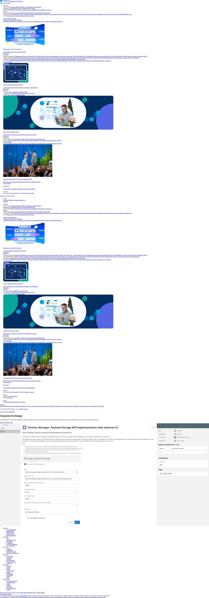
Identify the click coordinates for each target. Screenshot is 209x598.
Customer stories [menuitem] (24, 139)
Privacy (14, 592)
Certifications (15, 92)
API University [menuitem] (57, 140)
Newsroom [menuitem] (32, 139)
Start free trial (3, 422)
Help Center (10, 556)
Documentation (31, 189)
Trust (18, 592)
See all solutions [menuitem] (7, 62)
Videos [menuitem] (18, 140)
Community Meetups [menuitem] (51, 143)
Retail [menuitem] (74, 59)
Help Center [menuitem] (11, 95)
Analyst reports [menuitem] (24, 140)
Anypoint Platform (11, 529)
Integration (9, 541)
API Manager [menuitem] (41, 10)
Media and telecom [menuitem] (68, 59)
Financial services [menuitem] (14, 59)
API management (11, 540)
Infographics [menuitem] (43, 140)
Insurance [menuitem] (52, 59)
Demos (8, 568)
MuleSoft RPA (10, 531)
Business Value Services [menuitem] (28, 93)
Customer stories (11, 582)
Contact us (9, 563)
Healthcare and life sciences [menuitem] (33, 59)
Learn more (10, 422)
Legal (1, 592)
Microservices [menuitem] (68, 60)
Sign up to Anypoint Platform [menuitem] (17, 13)
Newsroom (9, 587)
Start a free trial (10, 534)
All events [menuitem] (59, 143)
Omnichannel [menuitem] (85, 60)
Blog (8, 578)
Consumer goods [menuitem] (80, 59)
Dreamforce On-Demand (16, 1)
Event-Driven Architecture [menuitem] (39, 60)
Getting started (7, 189)
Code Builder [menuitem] (12, 8)
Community (14, 189)
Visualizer (19, 20)
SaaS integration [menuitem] (94, 60)
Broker (14, 18)
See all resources (7, 142)
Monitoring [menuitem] (35, 10)
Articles (9, 576)
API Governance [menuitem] (27, 10)
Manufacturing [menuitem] (59, 59)
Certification (10, 550)
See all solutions (11, 546)
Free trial (5, 201)
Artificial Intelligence (12, 544)
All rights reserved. (23, 595)
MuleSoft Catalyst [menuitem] (17, 93)
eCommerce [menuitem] (29, 60)
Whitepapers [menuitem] (36, 140)
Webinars (9, 566)
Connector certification (9, 411)
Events (8, 584)
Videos (8, 569)
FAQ (1, 411)
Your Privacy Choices (5, 594)
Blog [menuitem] (52, 140)
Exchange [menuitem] (19, 8)
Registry (5, 18)
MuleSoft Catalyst (11, 551)
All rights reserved (22, 409)
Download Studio (11, 535)
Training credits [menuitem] (24, 92)
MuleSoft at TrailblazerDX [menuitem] (38, 143)
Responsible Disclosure (30, 592)
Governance (6, 20)
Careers (8, 590)
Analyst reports (10, 570)
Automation (10, 543)
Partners (9, 585)
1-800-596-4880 (13, 396)
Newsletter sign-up (11, 588)
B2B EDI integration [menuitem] (15, 60)
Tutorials (24, 189)
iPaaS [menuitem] (47, 60)
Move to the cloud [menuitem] (77, 60)
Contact (22, 592)
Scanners (10, 18)
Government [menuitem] (22, 59)
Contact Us (3, 196)
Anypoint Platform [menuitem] (8, 200)
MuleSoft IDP (10, 532)
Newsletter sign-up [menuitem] (40, 139)
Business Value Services (13, 553)
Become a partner (29, 193)
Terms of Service (7, 592)
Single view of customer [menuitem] (104, 60)
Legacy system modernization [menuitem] (57, 60)
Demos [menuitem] (14, 140)
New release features (12, 581)
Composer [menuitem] (16, 200)
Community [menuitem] (17, 139)
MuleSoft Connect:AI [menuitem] (12, 143)
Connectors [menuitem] (25, 8)
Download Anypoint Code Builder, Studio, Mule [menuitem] (37, 13)
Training (20, 189)
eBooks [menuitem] (31, 140)
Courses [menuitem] (10, 92)
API (8, 538)
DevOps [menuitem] (23, 60)
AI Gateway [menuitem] (49, 10)
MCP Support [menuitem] (31, 8)
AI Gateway (13, 20)
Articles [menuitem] (49, 140)
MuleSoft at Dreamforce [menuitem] (25, 143)
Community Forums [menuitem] (19, 95)
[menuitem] (106, 29)
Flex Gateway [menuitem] (19, 10)
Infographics (10, 575)
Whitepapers (10, 573)
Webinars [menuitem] (10, 140)
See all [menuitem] (5, 11)
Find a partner (14, 193)
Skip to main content (5, 3)
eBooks (8, 572)
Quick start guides (11, 562)
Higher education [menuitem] (45, 59)
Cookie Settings (40, 592)
